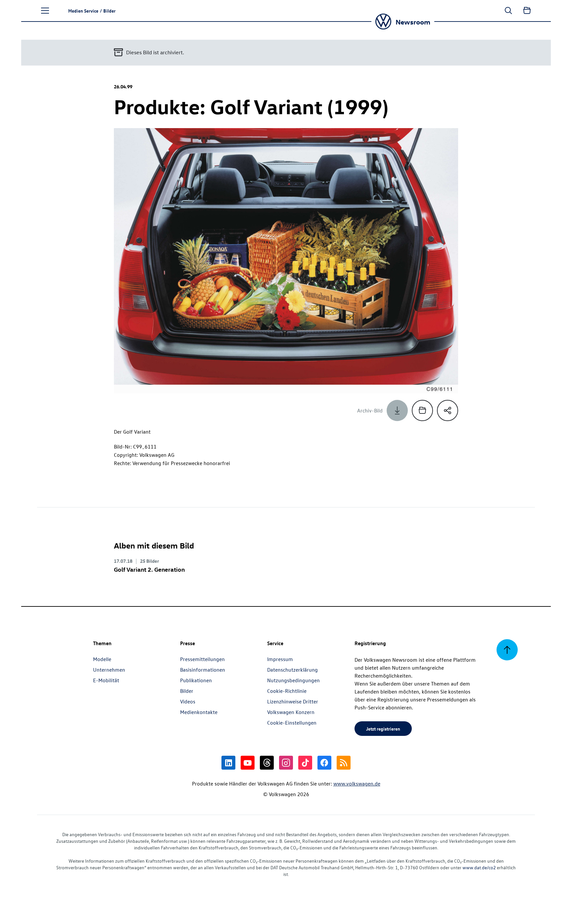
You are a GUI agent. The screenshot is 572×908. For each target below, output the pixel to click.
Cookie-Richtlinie (287, 691)
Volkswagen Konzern (290, 712)
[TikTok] (305, 763)
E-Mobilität (106, 680)
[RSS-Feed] (344, 763)
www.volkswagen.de (356, 783)
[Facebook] (324, 763)
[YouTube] (248, 763)
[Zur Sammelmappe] (527, 10)
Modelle (102, 659)
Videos (187, 701)
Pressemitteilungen (202, 659)
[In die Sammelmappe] (422, 410)
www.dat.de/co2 (479, 867)
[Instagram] (286, 763)
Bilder (186, 691)
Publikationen (196, 680)
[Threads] (267, 763)
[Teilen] (447, 410)
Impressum (280, 659)
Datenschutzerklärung (292, 669)
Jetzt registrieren (383, 729)
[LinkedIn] (228, 763)
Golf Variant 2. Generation (149, 569)
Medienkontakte (198, 712)
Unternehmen (109, 669)
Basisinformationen (202, 669)
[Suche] (508, 10)
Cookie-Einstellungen (291, 722)
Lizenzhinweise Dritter (292, 701)
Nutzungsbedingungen (293, 680)
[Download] (397, 410)
